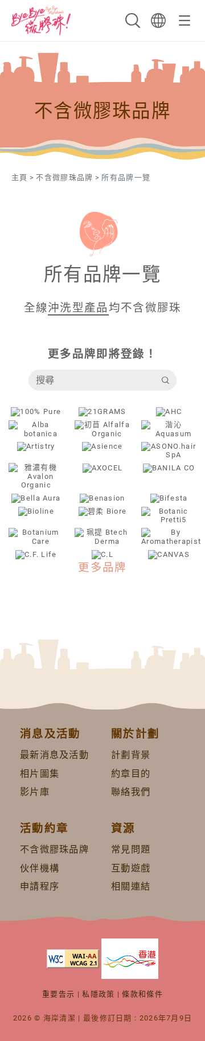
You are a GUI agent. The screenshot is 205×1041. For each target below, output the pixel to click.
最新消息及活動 (54, 754)
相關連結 (130, 886)
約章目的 (130, 773)
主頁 (19, 177)
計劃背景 (130, 754)
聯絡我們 (130, 791)
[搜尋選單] (133, 20)
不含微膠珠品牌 (64, 177)
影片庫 (35, 791)
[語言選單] (158, 20)
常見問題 (130, 849)
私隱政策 (98, 994)
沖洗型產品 (78, 307)
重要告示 (58, 994)
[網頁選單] (184, 20)
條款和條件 (142, 994)
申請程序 (39, 886)
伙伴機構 (39, 868)
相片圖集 (39, 773)
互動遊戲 (130, 868)
